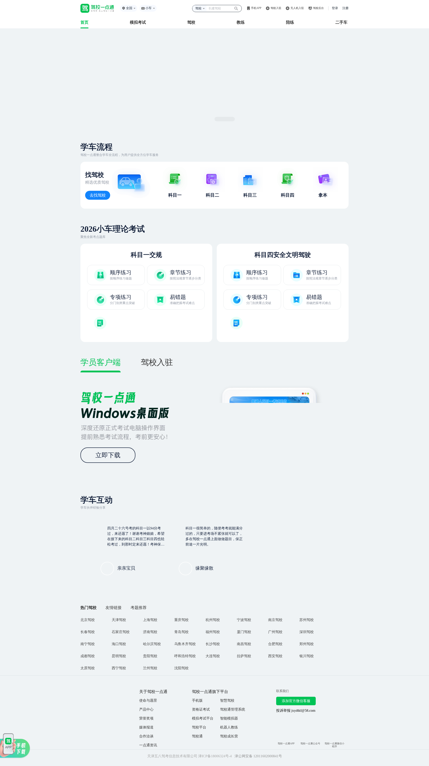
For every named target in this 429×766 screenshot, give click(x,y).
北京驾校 (87, 620)
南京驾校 (275, 620)
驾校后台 (318, 8)
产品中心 (146, 709)
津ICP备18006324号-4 (212, 756)
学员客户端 (100, 362)
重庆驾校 (181, 620)
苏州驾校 (306, 620)
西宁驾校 (119, 668)
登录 (335, 8)
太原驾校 (87, 668)
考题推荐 (138, 607)
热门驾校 (88, 607)
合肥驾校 (275, 644)
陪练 (290, 22)
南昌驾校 (244, 644)
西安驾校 (275, 656)
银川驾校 (306, 656)
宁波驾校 (244, 620)
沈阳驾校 (181, 668)
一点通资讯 (148, 745)
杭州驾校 (213, 620)
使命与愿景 (148, 700)
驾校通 (197, 736)
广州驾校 (275, 632)
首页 (84, 22)
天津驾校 (119, 620)
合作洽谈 (146, 736)
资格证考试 (201, 709)
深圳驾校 (306, 632)
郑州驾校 (306, 644)
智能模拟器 (229, 718)
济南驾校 (150, 632)
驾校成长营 (229, 736)
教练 (241, 22)
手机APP (256, 8)
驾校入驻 (276, 8)
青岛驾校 (181, 632)
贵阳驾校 (150, 656)
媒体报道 (146, 727)
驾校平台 (199, 727)
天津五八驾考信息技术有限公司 (170, 756)
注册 (345, 8)
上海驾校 (150, 620)
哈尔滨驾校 (152, 644)
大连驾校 (213, 656)
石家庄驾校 (121, 632)
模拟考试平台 (202, 718)
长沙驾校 (213, 644)
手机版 (197, 700)
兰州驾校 (150, 668)
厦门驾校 (244, 632)
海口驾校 (119, 644)
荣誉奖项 (146, 718)
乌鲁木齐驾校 (185, 644)
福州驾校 (213, 632)
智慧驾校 (227, 700)
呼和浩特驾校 (185, 656)
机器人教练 (229, 727)
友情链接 (113, 607)
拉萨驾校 (244, 656)
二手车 (341, 22)
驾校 (191, 22)
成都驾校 (87, 656)
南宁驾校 (87, 644)
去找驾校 (98, 195)
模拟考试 (138, 22)
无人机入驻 (297, 8)
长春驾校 (87, 632)
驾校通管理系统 (232, 709)
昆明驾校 (119, 656)
